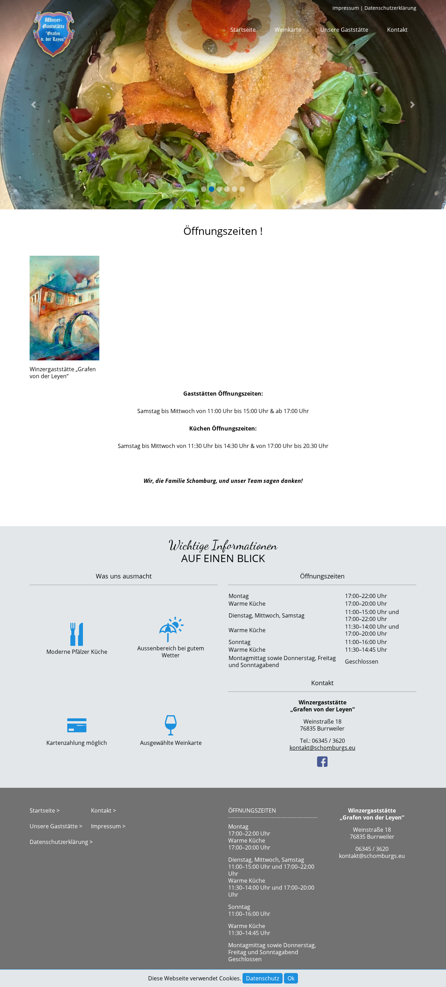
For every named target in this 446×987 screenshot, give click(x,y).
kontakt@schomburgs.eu (322, 748)
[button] (33, 104)
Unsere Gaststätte (344, 29)
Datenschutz (262, 978)
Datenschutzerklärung (390, 8)
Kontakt (397, 29)
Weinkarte (288, 29)
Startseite (243, 29)
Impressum (345, 8)
